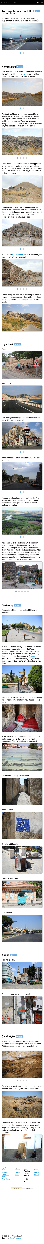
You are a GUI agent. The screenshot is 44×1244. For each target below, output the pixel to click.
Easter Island (17, 254)
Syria (23, 74)
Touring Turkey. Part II (17, 1172)
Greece (32, 656)
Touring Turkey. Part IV (36, 1172)
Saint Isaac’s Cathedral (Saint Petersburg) (6, 1174)
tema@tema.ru (15, 1238)
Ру (38, 2)
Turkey (14, 2)
